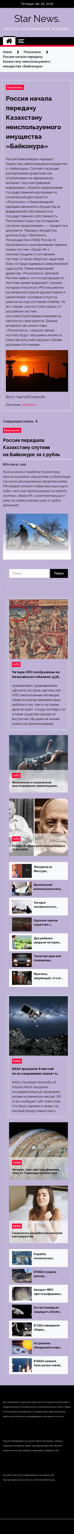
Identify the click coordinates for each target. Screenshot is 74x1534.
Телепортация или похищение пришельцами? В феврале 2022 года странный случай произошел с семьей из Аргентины (48, 958)
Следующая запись (18, 421)
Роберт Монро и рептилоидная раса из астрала (38, 847)
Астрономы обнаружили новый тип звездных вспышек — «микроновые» (48, 1346)
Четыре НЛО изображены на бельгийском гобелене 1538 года (36, 674)
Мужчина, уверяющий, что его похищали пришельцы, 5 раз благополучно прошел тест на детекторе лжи (48, 976)
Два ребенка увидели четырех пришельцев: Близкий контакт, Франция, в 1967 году (46, 941)
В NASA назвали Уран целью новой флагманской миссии (47, 1363)
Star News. (37, 18)
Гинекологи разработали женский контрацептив (37, 1234)
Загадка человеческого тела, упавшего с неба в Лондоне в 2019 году (46, 905)
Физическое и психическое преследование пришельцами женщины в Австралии (34, 784)
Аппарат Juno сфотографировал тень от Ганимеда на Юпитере (35, 1171)
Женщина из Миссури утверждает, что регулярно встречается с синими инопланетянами (46, 869)
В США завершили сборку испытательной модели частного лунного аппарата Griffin (47, 1328)
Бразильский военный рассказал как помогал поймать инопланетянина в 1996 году (48, 887)
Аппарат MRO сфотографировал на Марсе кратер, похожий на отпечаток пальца (47, 1292)
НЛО (16, 664)
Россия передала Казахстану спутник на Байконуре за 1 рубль (31, 447)
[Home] (9, 41)
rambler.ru (29, 405)
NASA (17, 1061)
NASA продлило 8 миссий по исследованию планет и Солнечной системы (34, 1071)
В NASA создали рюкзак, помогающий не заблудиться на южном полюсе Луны (47, 1274)
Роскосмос (15, 87)
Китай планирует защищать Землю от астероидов (47, 1310)
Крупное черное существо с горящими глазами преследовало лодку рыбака (47, 923)
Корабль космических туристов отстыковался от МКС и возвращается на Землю (46, 1256)
